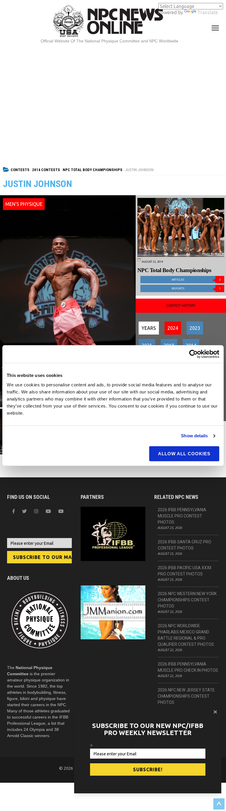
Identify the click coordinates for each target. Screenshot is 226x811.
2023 (195, 328)
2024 (172, 328)
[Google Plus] (48, 511)
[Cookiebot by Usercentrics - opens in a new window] (193, 354)
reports (196, 288)
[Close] (215, 711)
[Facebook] (13, 511)
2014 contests (46, 170)
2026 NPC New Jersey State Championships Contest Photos (186, 696)
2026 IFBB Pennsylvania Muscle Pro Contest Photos (182, 515)
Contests (20, 170)
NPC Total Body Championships (92, 170)
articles (196, 280)
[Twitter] (24, 511)
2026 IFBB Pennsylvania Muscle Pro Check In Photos (188, 667)
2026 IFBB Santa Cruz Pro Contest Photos (184, 544)
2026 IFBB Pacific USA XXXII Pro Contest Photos (184, 570)
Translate (207, 12)
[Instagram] (36, 511)
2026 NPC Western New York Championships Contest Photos (187, 599)
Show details (194, 435)
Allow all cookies (184, 453)
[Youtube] (61, 511)
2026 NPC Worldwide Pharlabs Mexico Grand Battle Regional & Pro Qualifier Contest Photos (186, 635)
